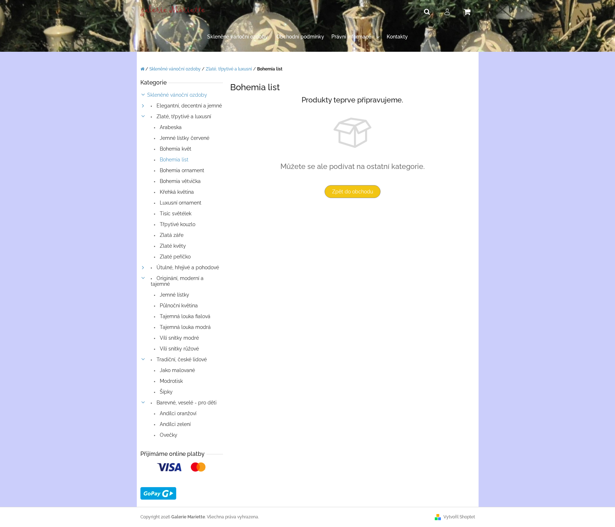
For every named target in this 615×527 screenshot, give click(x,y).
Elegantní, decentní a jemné (188, 106)
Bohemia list (173, 159)
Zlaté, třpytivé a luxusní (183, 116)
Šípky (165, 392)
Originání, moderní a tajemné (177, 281)
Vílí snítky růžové (178, 349)
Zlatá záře (170, 235)
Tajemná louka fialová (184, 316)
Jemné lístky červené (183, 138)
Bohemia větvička (179, 181)
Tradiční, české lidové (181, 359)
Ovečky (167, 435)
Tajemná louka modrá (184, 327)
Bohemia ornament (181, 170)
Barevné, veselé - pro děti (185, 402)
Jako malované (176, 370)
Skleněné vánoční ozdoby (177, 95)
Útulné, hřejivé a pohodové (187, 267)
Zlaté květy (172, 246)
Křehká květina (176, 192)
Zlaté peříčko (174, 257)
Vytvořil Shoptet (459, 516)
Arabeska (170, 127)
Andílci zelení (174, 424)
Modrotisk (170, 381)
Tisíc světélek (174, 213)
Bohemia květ (174, 149)
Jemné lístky (173, 295)
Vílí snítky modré (178, 338)
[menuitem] (237, 37)
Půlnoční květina (178, 305)
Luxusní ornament (179, 203)
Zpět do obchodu (352, 191)
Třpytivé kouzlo (176, 224)
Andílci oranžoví (177, 413)
